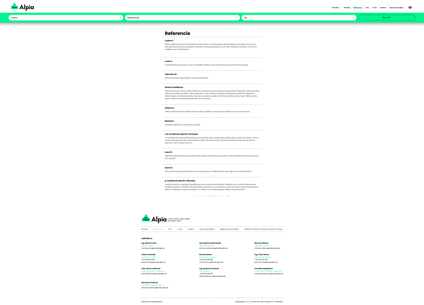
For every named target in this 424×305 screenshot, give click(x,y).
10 (219, 196)
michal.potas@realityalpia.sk (153, 248)
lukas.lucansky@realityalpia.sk (153, 262)
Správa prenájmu (396, 8)
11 (222, 196)
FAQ (367, 8)
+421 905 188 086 (206, 259)
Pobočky (335, 8)
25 (228, 196)
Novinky (347, 8)
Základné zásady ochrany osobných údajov (263, 229)
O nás (374, 8)
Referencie (357, 8)
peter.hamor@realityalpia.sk (265, 262)
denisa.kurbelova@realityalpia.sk (212, 276)
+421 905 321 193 (260, 259)
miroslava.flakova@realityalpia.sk (154, 287)
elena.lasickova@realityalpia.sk (154, 273)
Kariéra (383, 8)
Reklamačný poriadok (229, 229)
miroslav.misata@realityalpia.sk (267, 248)
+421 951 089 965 (206, 273)
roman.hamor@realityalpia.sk (211, 262)
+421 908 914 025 (148, 259)
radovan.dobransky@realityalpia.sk (213, 248)
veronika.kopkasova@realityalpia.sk (268, 273)
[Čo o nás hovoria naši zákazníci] (30, 7)
